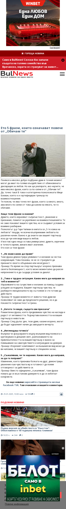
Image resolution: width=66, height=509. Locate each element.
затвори (55, 454)
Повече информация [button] (17, 504)
